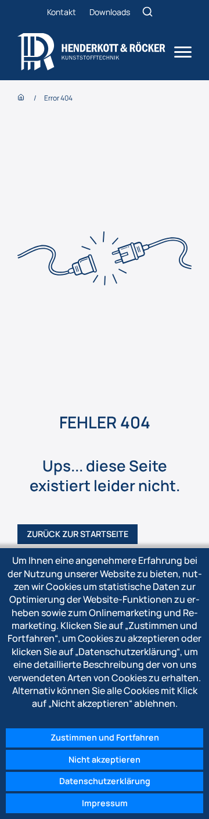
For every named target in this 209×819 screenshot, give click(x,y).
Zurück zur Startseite (77, 533)
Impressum (105, 803)
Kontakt (61, 11)
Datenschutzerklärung (104, 780)
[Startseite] (91, 51)
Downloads (109, 11)
